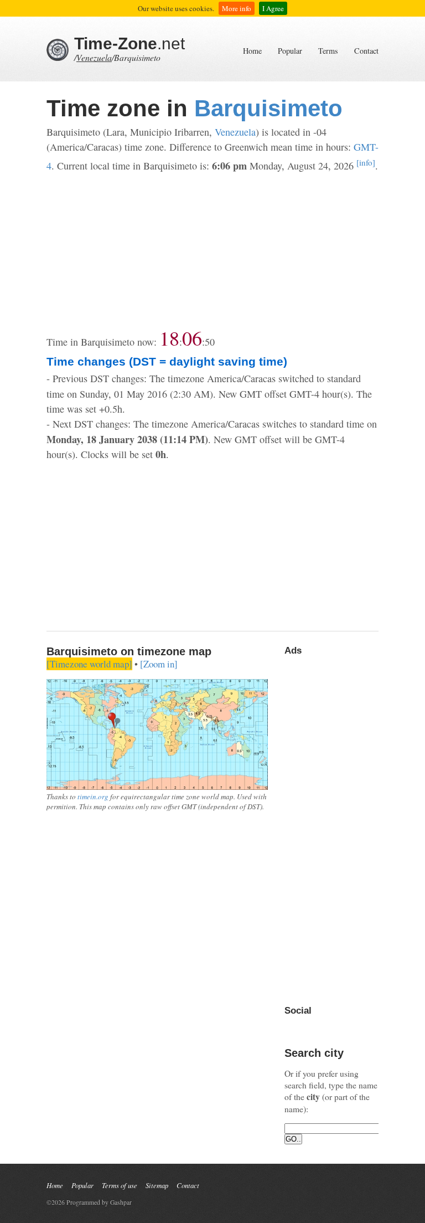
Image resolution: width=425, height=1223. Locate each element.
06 (192, 338)
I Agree (273, 8)
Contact (366, 50)
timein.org (92, 796)
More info (236, 8)
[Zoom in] (159, 663)
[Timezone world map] (89, 663)
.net (129, 43)
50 (210, 341)
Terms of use (119, 1185)
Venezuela (94, 57)
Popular (290, 50)
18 (169, 338)
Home (252, 50)
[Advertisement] (212, 250)
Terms (328, 50)
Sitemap (157, 1185)
